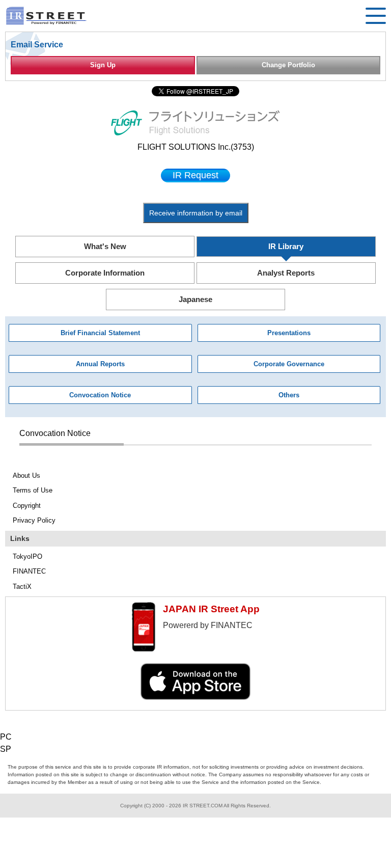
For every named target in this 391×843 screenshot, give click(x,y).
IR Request (195, 175)
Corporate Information (105, 272)
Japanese (195, 299)
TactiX (22, 586)
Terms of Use (32, 490)
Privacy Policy (34, 520)
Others (288, 395)
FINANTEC (29, 571)
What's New (105, 246)
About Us (26, 475)
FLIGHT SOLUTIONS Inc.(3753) (195, 147)
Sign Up (103, 65)
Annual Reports (100, 364)
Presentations (289, 333)
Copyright (27, 505)
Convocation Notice (100, 395)
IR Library (285, 246)
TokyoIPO (27, 556)
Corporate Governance (289, 364)
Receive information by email (195, 213)
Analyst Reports (286, 272)
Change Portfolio (288, 65)
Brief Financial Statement (100, 333)
